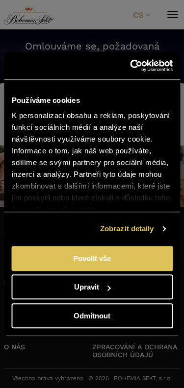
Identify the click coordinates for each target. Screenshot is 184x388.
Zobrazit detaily (127, 228)
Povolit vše (92, 258)
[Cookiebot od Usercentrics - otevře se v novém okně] (131, 65)
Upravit (86, 287)
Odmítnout (92, 316)
